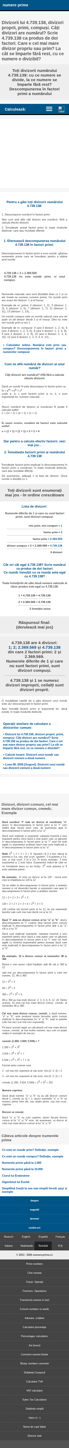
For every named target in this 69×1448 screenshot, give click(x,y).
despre (34, 1200)
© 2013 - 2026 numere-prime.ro (34, 1254)
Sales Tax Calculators (34, 1399)
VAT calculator (34, 1390)
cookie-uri (34, 1227)
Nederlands (27, 1245)
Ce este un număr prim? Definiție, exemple (30, 1149)
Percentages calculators (34, 1336)
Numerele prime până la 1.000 (21, 1162)
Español (43, 1236)
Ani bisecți (34, 1345)
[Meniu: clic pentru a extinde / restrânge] (51, 109)
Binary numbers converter (34, 1363)
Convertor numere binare (34, 1354)
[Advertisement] (34, 153)
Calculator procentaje (34, 1327)
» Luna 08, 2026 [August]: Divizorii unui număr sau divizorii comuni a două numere (34, 766)
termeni (34, 1218)
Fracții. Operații (34, 1281)
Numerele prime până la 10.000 (22, 1169)
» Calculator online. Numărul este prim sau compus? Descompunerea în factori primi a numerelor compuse (34, 348)
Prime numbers (34, 1263)
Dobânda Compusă (34, 1372)
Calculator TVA (34, 1381)
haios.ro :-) (34, 1417)
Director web (34, 1435)
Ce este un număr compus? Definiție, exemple (32, 1156)
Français (60, 1236)
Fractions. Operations (35, 1291)
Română (43, 1245)
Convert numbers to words (34, 1309)
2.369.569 (56, 538)
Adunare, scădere (34, 1318)
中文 (60, 1245)
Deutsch (8, 1236)
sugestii (34, 1209)
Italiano (9, 1245)
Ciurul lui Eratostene (16, 1175)
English (26, 1236)
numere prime (15, 5)
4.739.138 (56, 545)
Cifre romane (34, 1272)
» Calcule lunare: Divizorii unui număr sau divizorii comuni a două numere (31, 756)
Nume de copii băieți (34, 1426)
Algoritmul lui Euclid (15, 1182)
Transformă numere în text (34, 1300)
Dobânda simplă (35, 1408)
